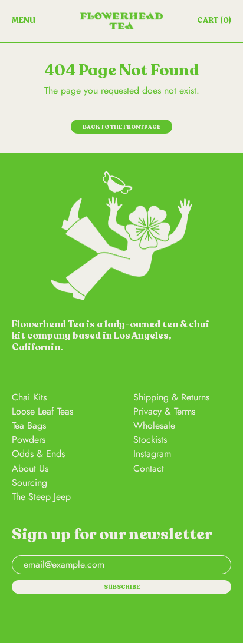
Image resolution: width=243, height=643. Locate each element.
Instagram (152, 453)
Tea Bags (29, 425)
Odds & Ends (38, 453)
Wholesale (154, 425)
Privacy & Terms (164, 411)
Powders (28, 439)
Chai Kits (29, 397)
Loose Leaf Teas (42, 411)
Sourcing (29, 482)
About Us (30, 468)
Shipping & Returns (171, 397)
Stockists (150, 439)
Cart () (213, 22)
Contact (148, 468)
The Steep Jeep (41, 496)
